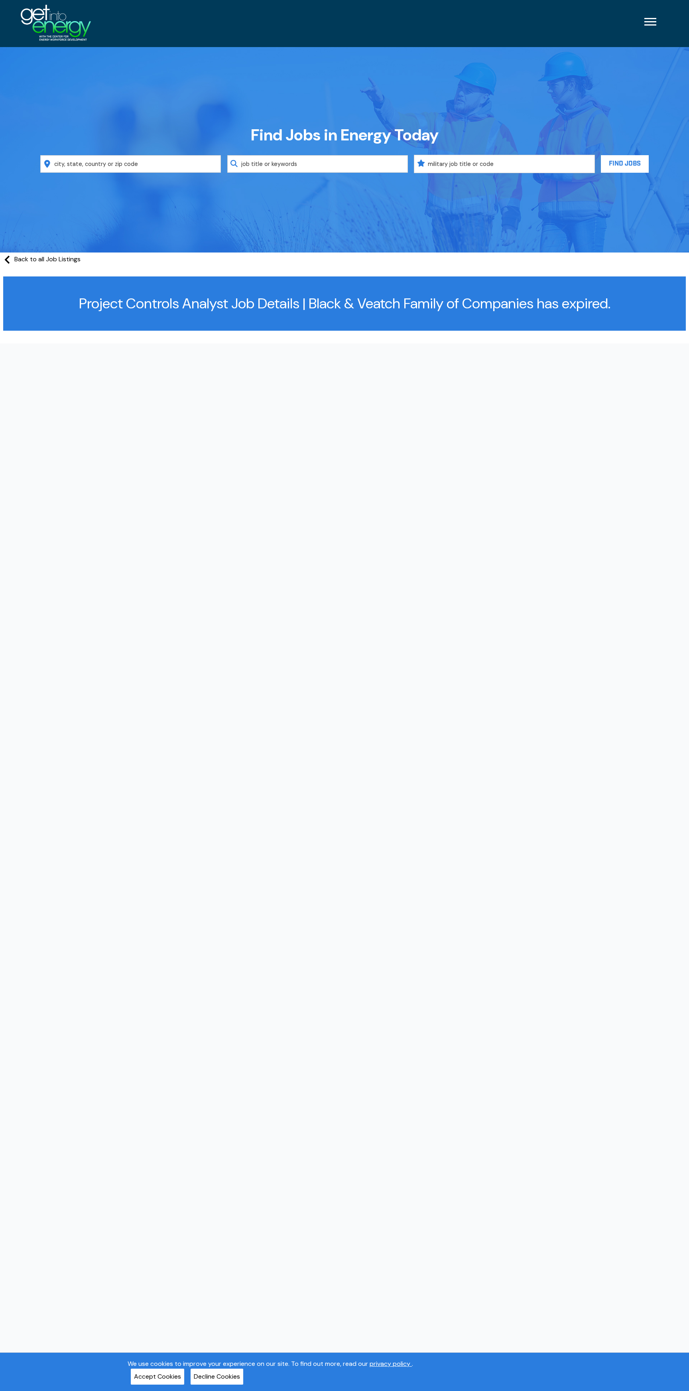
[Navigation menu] (650, 22)
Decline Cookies (217, 1376)
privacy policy (391, 1363)
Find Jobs (625, 164)
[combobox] (130, 164)
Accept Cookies (157, 1376)
